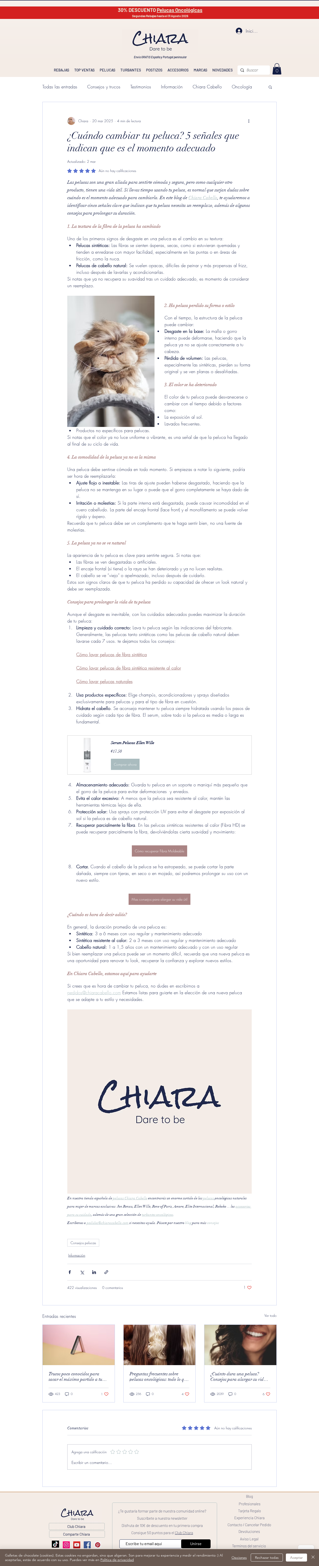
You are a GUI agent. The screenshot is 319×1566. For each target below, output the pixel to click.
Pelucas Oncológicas (179, 10)
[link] (277, 68)
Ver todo (270, 1315)
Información (172, 87)
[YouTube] (76, 1544)
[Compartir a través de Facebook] (69, 1272)
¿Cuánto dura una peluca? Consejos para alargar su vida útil (238, 1376)
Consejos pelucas (83, 1242)
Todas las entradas (59, 87)
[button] (270, 87)
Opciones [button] (239, 1557)
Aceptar (296, 1557)
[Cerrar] (313, 1557)
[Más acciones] (249, 121)
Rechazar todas (267, 1557)
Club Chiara (184, 1532)
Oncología (242, 87)
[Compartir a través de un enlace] (106, 1272)
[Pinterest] (97, 1544)
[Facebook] (87, 1544)
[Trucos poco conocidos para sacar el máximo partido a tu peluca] (79, 1345)
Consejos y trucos (103, 87)
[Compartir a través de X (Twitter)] (82, 1272)
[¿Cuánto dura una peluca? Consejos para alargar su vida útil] (240, 1345)
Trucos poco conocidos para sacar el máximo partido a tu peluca (75, 1376)
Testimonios (140, 87)
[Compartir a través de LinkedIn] (94, 1272)
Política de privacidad (117, 1560)
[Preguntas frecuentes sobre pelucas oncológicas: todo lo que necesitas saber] (160, 1345)
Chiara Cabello (207, 87)
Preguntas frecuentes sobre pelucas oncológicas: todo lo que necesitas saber (159, 1376)
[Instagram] (66, 1544)
